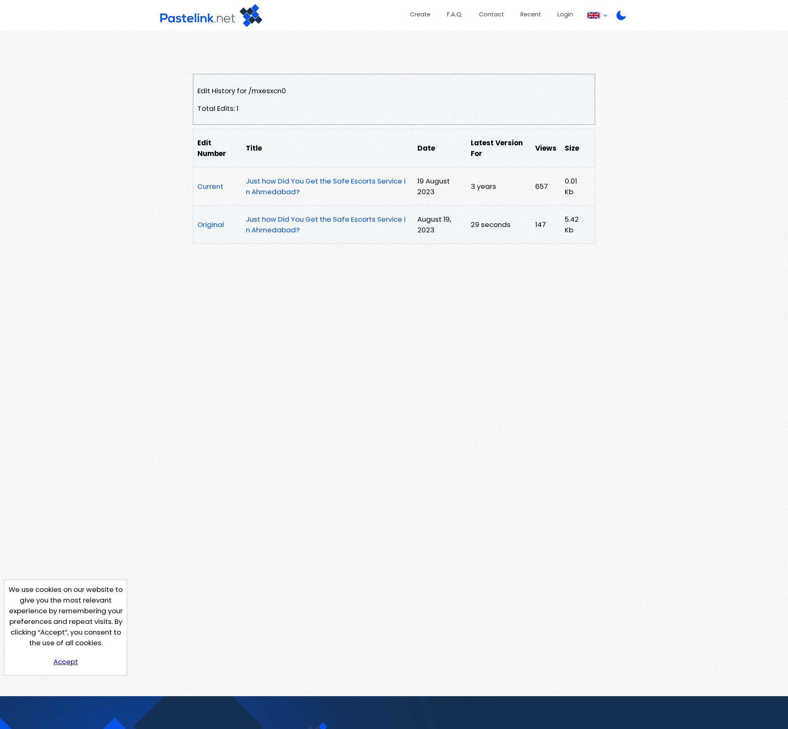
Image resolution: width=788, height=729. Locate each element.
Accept (65, 662)
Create (420, 14)
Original (210, 224)
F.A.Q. (455, 14)
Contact (491, 14)
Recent (530, 14)
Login (565, 14)
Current (210, 186)
